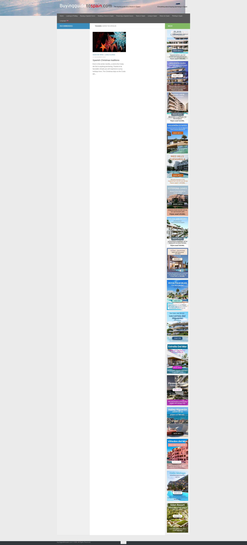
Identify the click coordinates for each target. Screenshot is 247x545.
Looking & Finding (71, 16)
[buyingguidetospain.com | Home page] (86, 6)
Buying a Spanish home (87, 16)
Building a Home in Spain (106, 16)
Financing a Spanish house (124, 16)
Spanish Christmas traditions (106, 60)
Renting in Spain (177, 16)
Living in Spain (152, 16)
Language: (63, 21)
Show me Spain (165, 16)
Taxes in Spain (140, 16)
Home (62, 16)
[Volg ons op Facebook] (185, 543)
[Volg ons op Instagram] (188, 543)
